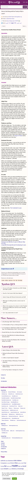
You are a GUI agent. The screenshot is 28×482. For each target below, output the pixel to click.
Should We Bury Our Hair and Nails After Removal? (14, 332)
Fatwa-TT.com (4, 408)
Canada (3, 280)
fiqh (16, 280)
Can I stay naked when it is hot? (10, 312)
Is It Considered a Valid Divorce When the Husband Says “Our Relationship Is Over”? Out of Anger (14, 328)
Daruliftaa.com (15, 400)
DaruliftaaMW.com (14, 402)
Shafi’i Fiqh (3, 428)
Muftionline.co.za (19, 414)
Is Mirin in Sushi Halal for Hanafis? (11, 357)
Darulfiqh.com (15, 396)
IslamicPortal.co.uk (5, 412)
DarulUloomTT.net (13, 406)
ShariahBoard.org (15, 418)
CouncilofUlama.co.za (6, 396)
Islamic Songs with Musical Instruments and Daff (14, 297)
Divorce (12, 463)
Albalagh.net (4, 391)
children (6, 280)
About (2, 441)
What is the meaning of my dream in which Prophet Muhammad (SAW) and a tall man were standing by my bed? (15, 307)
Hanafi (24, 466)
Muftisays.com (4, 416)
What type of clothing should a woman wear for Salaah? (14, 301)
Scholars (3, 443)
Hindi (15, 23)
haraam (6, 468)
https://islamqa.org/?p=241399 (12, 20)
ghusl (10, 466)
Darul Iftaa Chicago (5, 402)
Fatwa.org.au (16, 408)
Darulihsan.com (5, 406)
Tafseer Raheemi (5, 420)
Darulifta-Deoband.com (6, 400)
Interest (14, 468)
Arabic (7, 23)
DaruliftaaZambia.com (6, 404)
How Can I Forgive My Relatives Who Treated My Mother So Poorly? (13, 340)
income (10, 468)
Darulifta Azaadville (5, 398)
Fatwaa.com (22, 408)
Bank (7, 460)
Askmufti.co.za (11, 394)
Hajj (21, 466)
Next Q (25, 26)
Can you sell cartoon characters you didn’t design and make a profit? (14, 288)
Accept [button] (14, 478)
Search (25, 7)
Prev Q (3, 26)
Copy (19, 20)
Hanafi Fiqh (3, 390)
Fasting (2, 466)
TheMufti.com (12, 420)
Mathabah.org (11, 414)
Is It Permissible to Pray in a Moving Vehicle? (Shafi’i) (14, 324)
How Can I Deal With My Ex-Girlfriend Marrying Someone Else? (13, 336)
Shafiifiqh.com (4, 432)
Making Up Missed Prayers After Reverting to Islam (13, 354)
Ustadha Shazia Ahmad (10, 18)
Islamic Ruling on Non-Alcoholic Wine (11, 350)
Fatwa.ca (10, 408)
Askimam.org (4, 394)
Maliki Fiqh (3, 423)
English (12, 23)
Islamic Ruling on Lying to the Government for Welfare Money (13, 366)
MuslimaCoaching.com (13, 416)
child (14, 460)
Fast (25, 463)
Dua (14, 280)
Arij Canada (19, 391)
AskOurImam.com (19, 394)
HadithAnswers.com (14, 410)
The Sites (3, 378)
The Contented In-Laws (16, 208)
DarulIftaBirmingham (16, 404)
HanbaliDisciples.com (6, 437)
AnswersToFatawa (12, 391)
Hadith (15, 466)
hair (19, 466)
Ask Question (4, 381)
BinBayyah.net (5, 425)
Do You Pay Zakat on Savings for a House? (13, 369)
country (8, 463)
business (10, 460)
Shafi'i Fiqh (11, 16)
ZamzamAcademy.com (21, 420)
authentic (3, 460)
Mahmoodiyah (4, 414)
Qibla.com (21, 416)
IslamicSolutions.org (15, 412)
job (16, 468)
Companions (4, 463)
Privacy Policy (4, 451)
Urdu (20, 23)
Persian (18, 23)
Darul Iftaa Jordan (5, 430)
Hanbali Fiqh (3, 436)
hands (2, 468)
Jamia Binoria (23, 412)
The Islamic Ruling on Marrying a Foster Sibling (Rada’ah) (14, 361)
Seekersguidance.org (18, 16)
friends (8, 466)
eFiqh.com (20, 406)
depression (11, 280)
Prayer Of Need (18, 135)
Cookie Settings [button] (6, 478)
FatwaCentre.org (5, 410)
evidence (19, 463)
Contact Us (3, 374)
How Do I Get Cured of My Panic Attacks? (12, 293)
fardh (22, 463)
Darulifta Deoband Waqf (16, 398)
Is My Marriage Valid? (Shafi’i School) (11, 321)
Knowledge (20, 280)
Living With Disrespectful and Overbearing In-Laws (13, 245)
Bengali (9, 23)
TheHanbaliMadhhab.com (17, 437)
